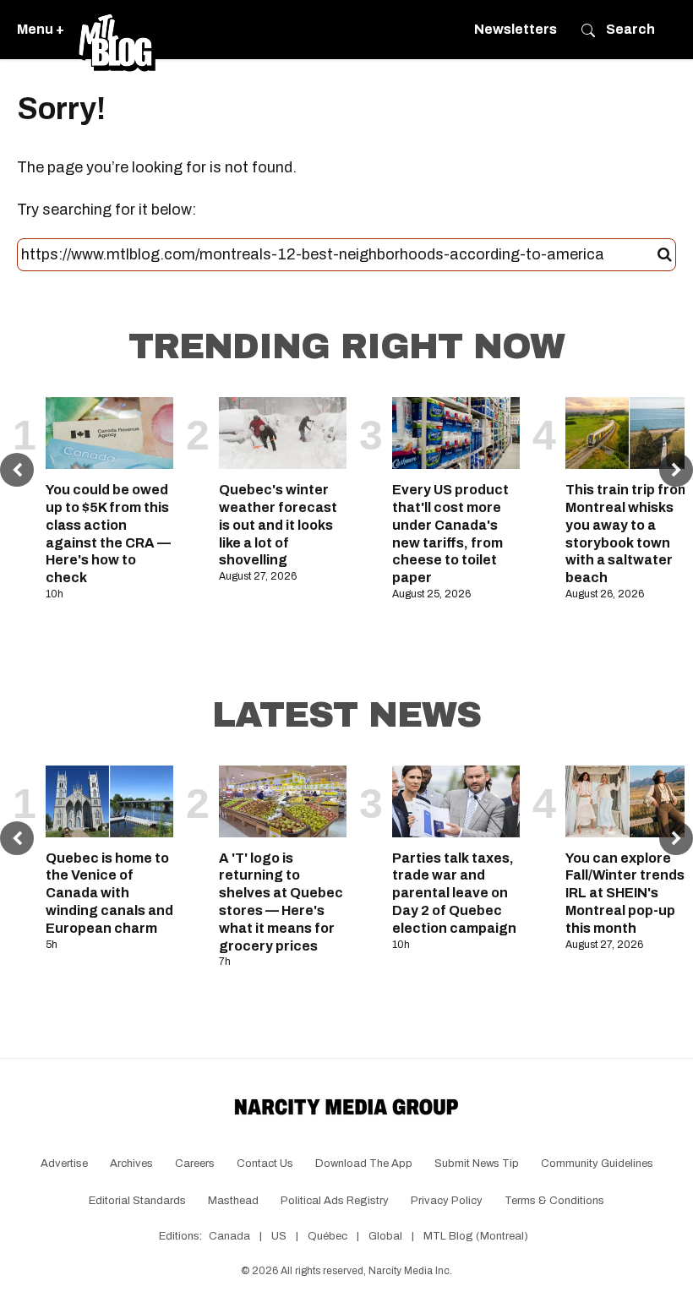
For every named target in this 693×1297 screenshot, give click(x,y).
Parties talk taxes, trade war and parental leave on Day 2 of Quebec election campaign (454, 893)
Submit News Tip (476, 1163)
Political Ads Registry (335, 1201)
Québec (327, 1236)
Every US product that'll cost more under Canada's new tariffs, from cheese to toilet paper (450, 533)
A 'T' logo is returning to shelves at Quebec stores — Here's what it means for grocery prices (281, 902)
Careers (195, 1163)
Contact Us (265, 1163)
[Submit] (665, 255)
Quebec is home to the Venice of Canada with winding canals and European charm (109, 893)
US (278, 1236)
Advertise (64, 1163)
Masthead (233, 1201)
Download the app (363, 1163)
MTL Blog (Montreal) (475, 1236)
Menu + (40, 29)
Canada (229, 1236)
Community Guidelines (597, 1163)
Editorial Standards (137, 1201)
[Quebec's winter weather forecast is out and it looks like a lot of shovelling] (282, 433)
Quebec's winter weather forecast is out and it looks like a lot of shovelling (278, 524)
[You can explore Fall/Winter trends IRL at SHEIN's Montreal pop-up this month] (629, 801)
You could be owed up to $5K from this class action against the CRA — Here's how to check (108, 533)
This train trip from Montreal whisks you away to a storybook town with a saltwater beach (627, 533)
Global (385, 1236)
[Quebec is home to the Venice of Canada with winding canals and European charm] (109, 801)
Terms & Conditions (554, 1201)
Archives (131, 1163)
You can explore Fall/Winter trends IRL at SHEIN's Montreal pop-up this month (625, 893)
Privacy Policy (447, 1201)
